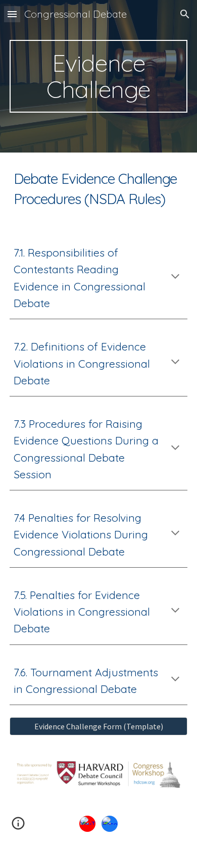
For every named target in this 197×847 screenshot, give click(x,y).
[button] (12, 14)
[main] (98, 76)
